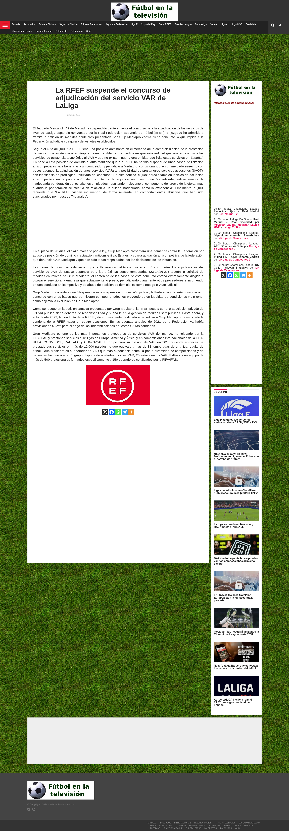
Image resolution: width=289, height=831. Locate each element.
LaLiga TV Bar (232, 227)
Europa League (44, 31)
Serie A (214, 24)
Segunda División (68, 24)
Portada (16, 24)
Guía (88, 31)
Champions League (22, 31)
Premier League (183, 24)
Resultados (29, 24)
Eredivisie (251, 24)
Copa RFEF (165, 24)
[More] (131, 412)
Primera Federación (91, 24)
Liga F (134, 24)
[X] (105, 412)
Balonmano (77, 31)
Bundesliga (201, 24)
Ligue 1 (225, 24)
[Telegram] (125, 412)
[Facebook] (112, 412)
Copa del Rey (148, 24)
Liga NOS (237, 24)
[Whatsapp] (118, 412)
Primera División (47, 24)
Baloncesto (61, 31)
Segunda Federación (116, 24)
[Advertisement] (144, 55)
